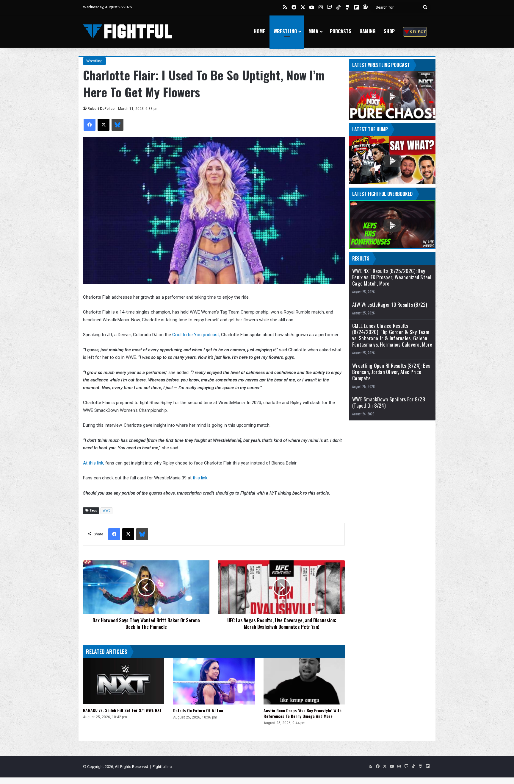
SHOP (389, 31)
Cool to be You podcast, (196, 334)
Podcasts (340, 31)
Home (259, 31)
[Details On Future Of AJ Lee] (213, 681)
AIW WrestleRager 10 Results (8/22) (389, 304)
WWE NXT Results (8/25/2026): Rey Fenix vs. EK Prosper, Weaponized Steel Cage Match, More (392, 277)
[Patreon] (415, 31)
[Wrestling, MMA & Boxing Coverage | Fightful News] (127, 31)
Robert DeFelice (101, 109)
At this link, (93, 463)
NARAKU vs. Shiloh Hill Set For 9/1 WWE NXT (122, 710)
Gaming (367, 31)
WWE (106, 510)
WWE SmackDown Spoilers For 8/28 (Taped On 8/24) (388, 402)
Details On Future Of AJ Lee (198, 710)
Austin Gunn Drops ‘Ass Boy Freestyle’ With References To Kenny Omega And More (302, 713)
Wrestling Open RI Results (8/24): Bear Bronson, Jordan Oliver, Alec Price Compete (392, 371)
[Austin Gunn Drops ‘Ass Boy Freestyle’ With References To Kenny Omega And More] (304, 681)
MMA (313, 31)
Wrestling (285, 31)
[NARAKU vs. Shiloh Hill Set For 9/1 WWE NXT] (123, 681)
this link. (200, 478)
